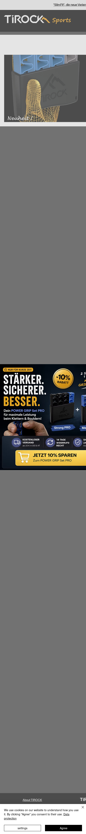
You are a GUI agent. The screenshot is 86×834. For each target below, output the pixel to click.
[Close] (80, 809)
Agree (63, 828)
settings (22, 828)
